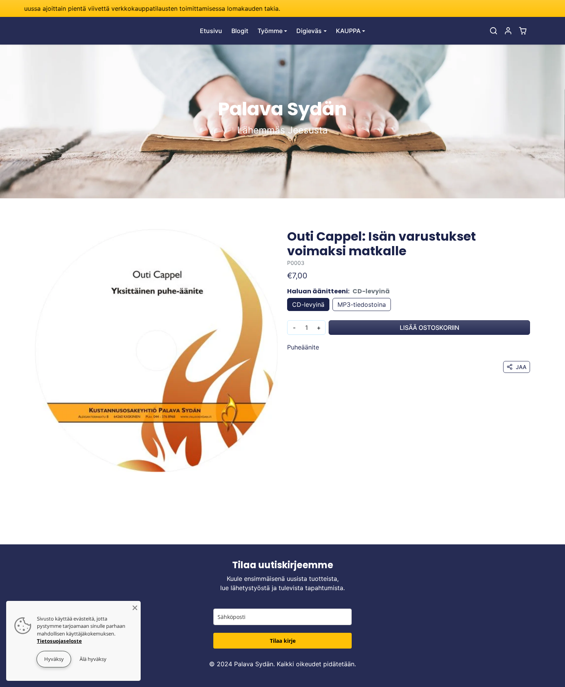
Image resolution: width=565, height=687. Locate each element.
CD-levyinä (308, 304)
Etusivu (211, 31)
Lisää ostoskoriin (429, 327)
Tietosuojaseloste (59, 640)
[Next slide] (529, 533)
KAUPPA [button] (348, 31)
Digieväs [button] (309, 31)
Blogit (239, 31)
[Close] (135, 606)
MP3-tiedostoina (361, 304)
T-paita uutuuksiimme (224, 8)
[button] (493, 31)
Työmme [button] (270, 31)
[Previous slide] (36, 533)
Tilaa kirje (283, 640)
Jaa (521, 367)
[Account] (508, 31)
